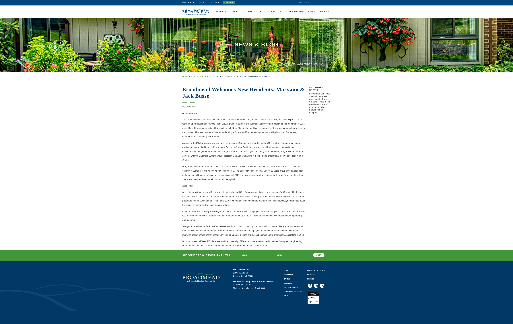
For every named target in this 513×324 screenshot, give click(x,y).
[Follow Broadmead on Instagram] (316, 286)
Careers (229, 3)
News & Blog (188, 3)
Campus (235, 12)
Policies (310, 279)
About (311, 12)
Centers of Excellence (270, 12)
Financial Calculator (209, 3)
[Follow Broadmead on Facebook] (310, 286)
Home (185, 77)
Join (319, 255)
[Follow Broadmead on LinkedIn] (322, 286)
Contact (323, 12)
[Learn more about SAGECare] (313, 297)
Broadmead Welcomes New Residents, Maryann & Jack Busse (238, 77)
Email (279, 255)
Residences (221, 12)
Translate (302, 3)
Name (244, 255)
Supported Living (295, 12)
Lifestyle (248, 12)
